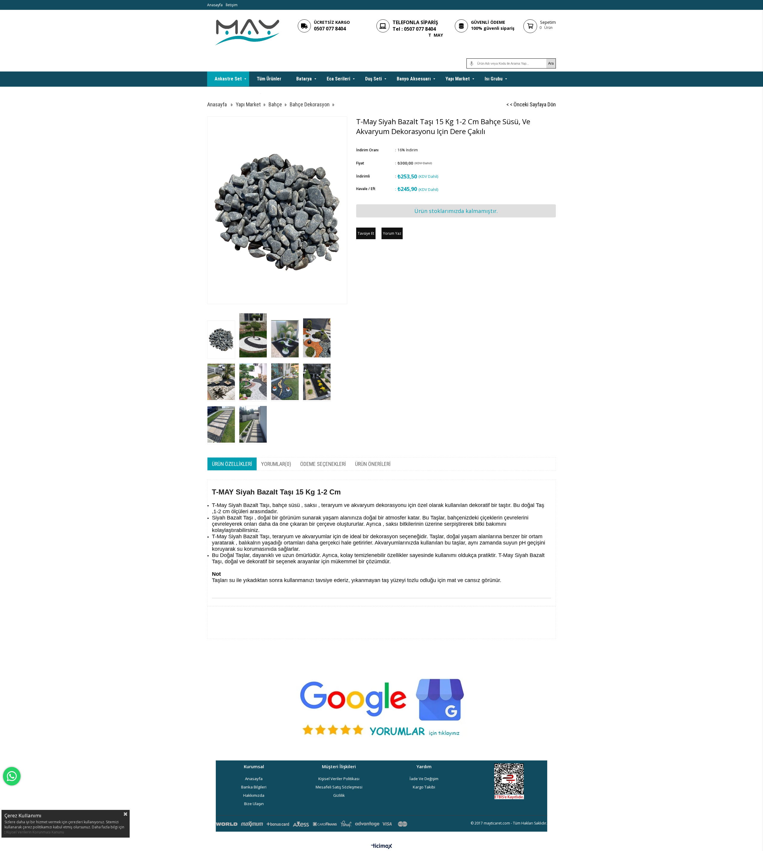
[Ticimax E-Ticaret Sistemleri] (381, 847)
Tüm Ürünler (269, 79)
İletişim (232, 4)
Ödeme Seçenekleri (323, 464)
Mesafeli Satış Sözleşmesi (339, 787)
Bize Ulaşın (254, 803)
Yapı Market (458, 79)
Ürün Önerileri (373, 464)
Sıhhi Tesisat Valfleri (236, 94)
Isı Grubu (494, 79)
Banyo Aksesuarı (414, 79)
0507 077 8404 (330, 28)
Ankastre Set (228, 79)
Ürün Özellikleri (232, 464)
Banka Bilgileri (253, 787)
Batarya (304, 79)
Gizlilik (339, 795)
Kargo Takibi (424, 787)
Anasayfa (215, 4)
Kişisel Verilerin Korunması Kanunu (35, 832)
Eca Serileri (338, 79)
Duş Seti (373, 79)
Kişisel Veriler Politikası (338, 778)
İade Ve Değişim (424, 778)
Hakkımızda (253, 795)
